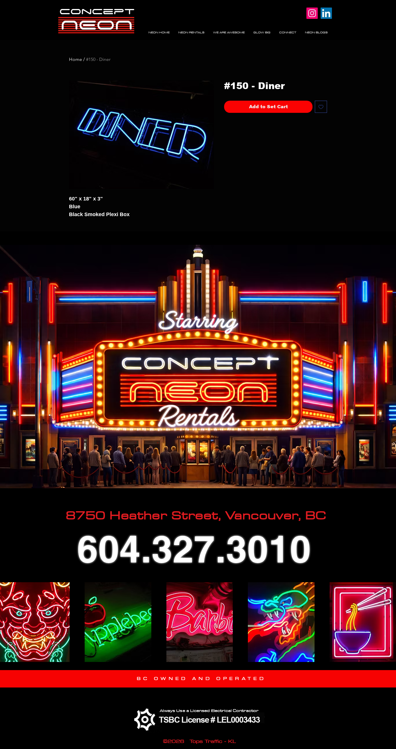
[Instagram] (312, 13)
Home (75, 59)
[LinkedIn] (326, 13)
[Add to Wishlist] (321, 107)
